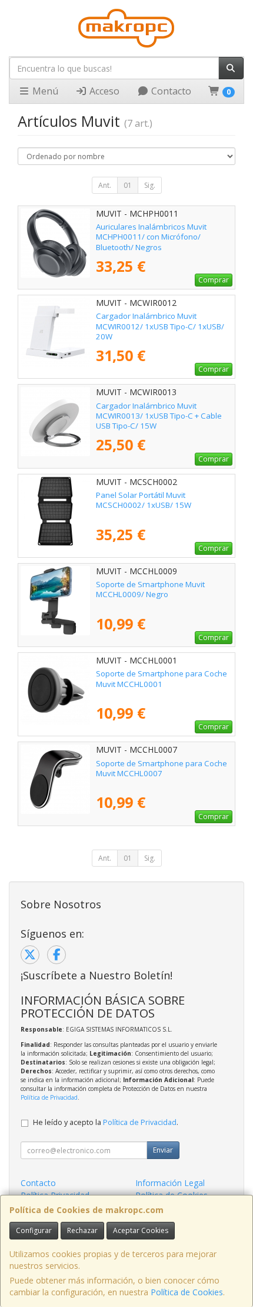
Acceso (103, 91)
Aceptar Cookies (140, 1230)
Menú (44, 91)
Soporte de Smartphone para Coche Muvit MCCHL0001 (161, 678)
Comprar (213, 280)
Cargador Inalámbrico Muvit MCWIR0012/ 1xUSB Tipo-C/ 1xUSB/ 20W (160, 326)
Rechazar (82, 1230)
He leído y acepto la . (105, 1122)
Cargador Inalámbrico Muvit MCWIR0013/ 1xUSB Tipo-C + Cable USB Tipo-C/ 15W (159, 416)
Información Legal (170, 1182)
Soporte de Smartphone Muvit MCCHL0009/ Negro (150, 589)
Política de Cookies (187, 1292)
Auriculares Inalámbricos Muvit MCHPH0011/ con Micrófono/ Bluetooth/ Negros (151, 236)
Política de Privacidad (49, 1097)
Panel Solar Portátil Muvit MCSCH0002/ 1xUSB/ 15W (143, 500)
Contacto (170, 91)
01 (128, 185)
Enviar (163, 1150)
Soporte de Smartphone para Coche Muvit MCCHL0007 (161, 768)
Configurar (34, 1230)
